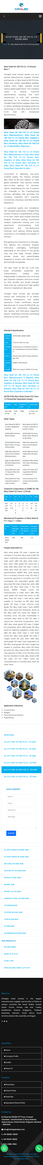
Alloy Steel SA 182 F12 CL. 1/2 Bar (20, 763)
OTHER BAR (9, 926)
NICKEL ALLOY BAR (12, 891)
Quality (8, 1062)
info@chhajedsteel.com (14, 1129)
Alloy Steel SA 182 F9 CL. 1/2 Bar (20, 749)
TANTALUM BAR (11, 919)
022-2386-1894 (10, 1144)
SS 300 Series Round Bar (16, 850)
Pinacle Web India (21, 1159)
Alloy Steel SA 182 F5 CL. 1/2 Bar (20, 742)
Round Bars (10, 947)
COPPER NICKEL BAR (13, 912)
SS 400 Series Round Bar (16, 857)
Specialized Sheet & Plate (17, 968)
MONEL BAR (9, 884)
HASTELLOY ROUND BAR (15, 870)
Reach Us (9, 1068)
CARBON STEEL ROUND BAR (16, 898)
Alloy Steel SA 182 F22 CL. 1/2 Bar (20, 769)
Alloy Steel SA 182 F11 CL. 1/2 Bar (20, 756)
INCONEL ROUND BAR (14, 863)
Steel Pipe (9, 961)
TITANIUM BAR (10, 905)
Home (5, 44)
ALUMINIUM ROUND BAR (15, 933)
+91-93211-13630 (10, 1139)
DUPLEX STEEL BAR (12, 877)
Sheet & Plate (11, 954)
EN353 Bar (9, 735)
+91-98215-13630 (10, 1134)
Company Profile (11, 1056)
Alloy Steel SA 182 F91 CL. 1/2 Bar (20, 776)
